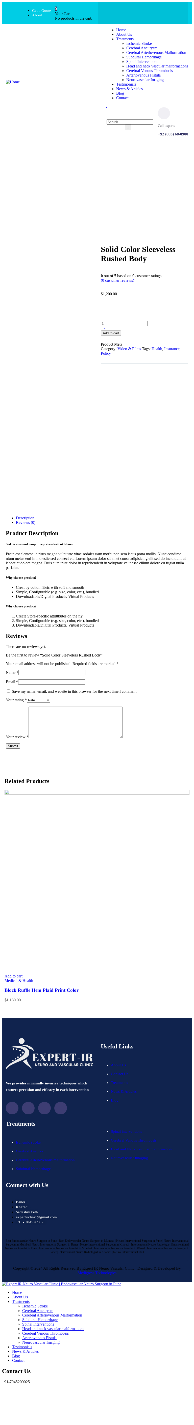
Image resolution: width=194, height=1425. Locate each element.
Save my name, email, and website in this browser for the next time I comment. (74, 691)
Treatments (120, 1083)
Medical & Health (19, 980)
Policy (106, 353)
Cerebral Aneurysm (31, 1151)
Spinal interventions (126, 1131)
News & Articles (124, 1091)
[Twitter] (133, 12)
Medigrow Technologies (97, 1273)
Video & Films (129, 349)
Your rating (16, 700)
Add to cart (111, 333)
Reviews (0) (25, 522)
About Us (118, 1065)
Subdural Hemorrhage (33, 1169)
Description (25, 518)
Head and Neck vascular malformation (141, 1149)
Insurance (172, 349)
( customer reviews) (117, 280)
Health (157, 349)
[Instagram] (153, 12)
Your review (17, 737)
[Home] (13, 82)
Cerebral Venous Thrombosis (134, 1140)
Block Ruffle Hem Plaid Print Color (42, 990)
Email (12, 682)
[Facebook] (113, 12)
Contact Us (119, 1074)
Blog (114, 1100)
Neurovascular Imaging (129, 1158)
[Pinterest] (173, 12)
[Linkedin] (60, 1108)
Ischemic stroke (28, 1142)
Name (12, 672)
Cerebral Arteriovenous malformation (45, 1160)
